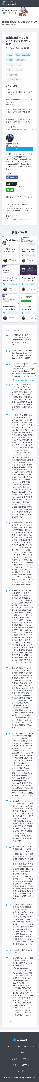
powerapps (30, 284)
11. (10, 847)
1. (9, 335)
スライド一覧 (12, 149)
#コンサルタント (13, 79)
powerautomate (13, 284)
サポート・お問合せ (21, 1065)
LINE (11, 190)
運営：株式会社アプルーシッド (21, 1046)
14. (10, 958)
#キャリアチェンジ (14, 69)
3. (9, 364)
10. (10, 801)
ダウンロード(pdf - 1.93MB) (19, 219)
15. (10, 1021)
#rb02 (9, 60)
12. (10, 904)
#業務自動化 (21, 60)
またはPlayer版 (19, 186)
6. (9, 523)
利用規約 (21, 1052)
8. (9, 668)
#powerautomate (23, 55)
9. (9, 733)
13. (10, 950)
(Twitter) (12, 184)
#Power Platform (14, 65)
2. (9, 351)
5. (9, 415)
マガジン (21, 1071)
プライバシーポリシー (21, 1058)
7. (9, 590)
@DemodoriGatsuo (12, 146)
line (28, 313)
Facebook (13, 177)
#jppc (9, 55)
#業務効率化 (12, 74)
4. (9, 385)
